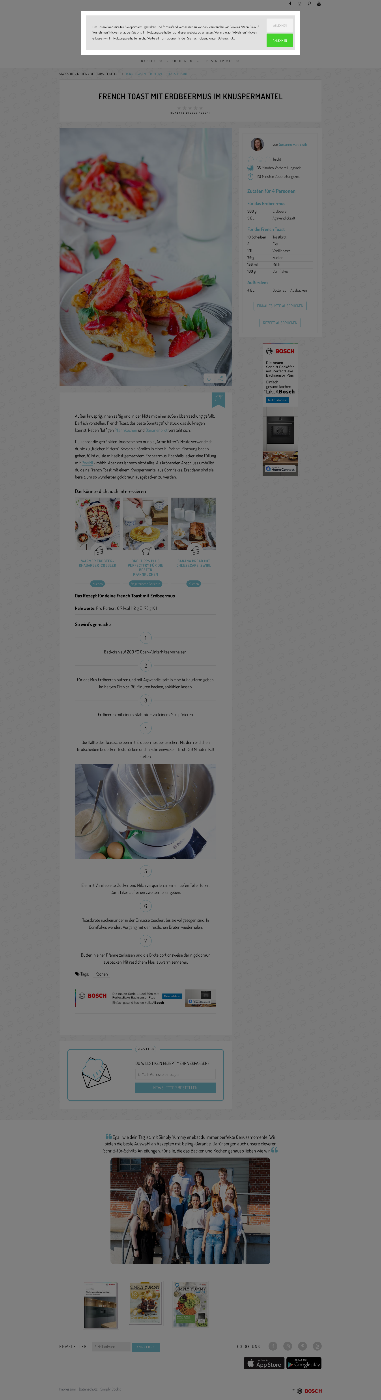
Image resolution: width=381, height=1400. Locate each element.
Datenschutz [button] (226, 38)
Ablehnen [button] (280, 25)
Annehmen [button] (280, 40)
